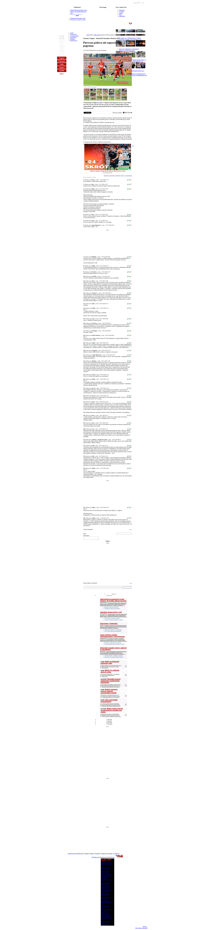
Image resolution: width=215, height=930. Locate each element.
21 (126, 715)
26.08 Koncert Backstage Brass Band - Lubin (103, 15)
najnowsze (122, 10)
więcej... (143, 29)
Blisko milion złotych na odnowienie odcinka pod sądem (112, 710)
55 (126, 666)
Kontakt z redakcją (89, 853)
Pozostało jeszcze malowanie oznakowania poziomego (110, 680)
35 (126, 695)
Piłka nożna (103, 614)
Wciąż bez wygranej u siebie (77, 20)
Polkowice (61, 61)
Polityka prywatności (107, 853)
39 (126, 685)
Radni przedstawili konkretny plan (110, 662)
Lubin (62, 64)
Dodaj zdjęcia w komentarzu (124, 175)
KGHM (61, 70)
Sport (62, 74)
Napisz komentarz (110, 175)
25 (126, 704)
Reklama (72, 39)
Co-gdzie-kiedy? (74, 36)
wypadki (121, 11)
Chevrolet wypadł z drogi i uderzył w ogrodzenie (113, 648)
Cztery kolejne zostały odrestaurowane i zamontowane (112, 635)
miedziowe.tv (73, 40)
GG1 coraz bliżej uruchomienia (109, 700)
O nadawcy (116, 853)
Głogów (61, 58)
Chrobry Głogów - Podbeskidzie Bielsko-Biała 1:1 (132, 60)
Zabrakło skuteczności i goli (77, 18)
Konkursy (97, 853)
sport (120, 14)
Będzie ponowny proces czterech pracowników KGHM (109, 691)
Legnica (61, 67)
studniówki (122, 16)
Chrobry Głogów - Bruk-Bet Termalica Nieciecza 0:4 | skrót (107, 171)
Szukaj (72, 33)
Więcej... (145, 926)
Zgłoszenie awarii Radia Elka (75, 853)
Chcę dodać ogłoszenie (141, 928)
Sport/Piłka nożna (107, 172)
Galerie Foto (73, 34)
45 (126, 675)
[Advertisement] (107, 242)
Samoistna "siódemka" (76, 14)
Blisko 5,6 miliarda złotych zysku (110, 671)
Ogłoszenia (73, 37)
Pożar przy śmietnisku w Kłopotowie (129, 49)
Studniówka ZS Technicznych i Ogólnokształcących (133, 75)
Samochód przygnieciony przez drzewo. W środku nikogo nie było (78, 11)
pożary (121, 13)
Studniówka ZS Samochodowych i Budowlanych (132, 74)
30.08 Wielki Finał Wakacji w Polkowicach (102, 19)
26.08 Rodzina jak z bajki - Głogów (103, 14)
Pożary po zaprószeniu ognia (126, 50)
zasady (131, 529)
